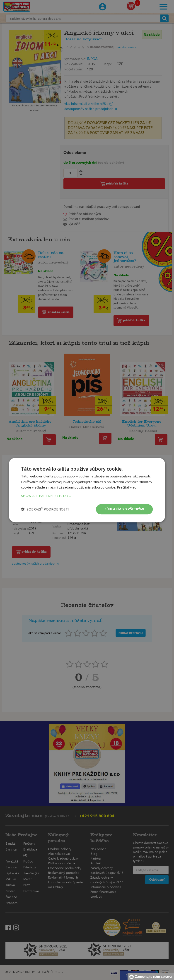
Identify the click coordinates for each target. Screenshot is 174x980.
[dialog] (87, 490)
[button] (87, 496)
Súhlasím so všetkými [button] (124, 509)
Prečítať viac (126, 487)
